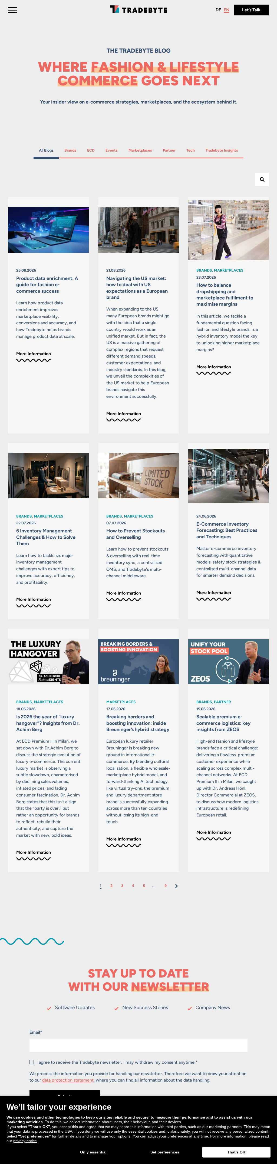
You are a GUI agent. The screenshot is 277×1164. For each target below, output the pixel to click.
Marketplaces (140, 150)
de (218, 9)
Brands (71, 150)
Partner (170, 150)
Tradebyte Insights (221, 150)
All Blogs (46, 150)
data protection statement (68, 1080)
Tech (193, 150)
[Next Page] (176, 886)
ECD (93, 150)
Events (112, 150)
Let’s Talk (251, 9)
